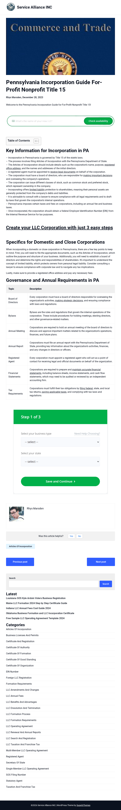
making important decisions (97, 175)
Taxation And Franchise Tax (20, 786)
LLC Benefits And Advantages (21, 702)
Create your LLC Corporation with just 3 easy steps (59, 227)
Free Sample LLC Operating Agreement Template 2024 (35, 618)
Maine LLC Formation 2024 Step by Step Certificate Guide (36, 603)
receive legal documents (62, 171)
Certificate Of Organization (20, 665)
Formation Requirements (19, 683)
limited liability (37, 189)
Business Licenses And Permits (22, 635)
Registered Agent (15, 756)
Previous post (20, 561)
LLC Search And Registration (21, 738)
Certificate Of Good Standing (21, 659)
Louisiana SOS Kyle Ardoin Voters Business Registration (36, 598)
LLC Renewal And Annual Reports (23, 732)
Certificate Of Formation (18, 653)
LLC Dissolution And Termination (23, 708)
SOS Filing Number (16, 774)
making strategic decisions (69, 300)
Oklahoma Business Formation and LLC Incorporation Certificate (40, 613)
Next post (101, 561)
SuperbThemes (83, 805)
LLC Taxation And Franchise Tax (23, 744)
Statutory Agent (14, 780)
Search (12, 578)
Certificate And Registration (20, 641)
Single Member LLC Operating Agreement (27, 768)
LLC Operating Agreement (19, 726)
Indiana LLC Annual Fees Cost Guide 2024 (28, 608)
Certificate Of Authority (18, 647)
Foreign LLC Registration (19, 677)
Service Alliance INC (34, 7)
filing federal (86, 388)
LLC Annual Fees (14, 696)
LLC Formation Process (18, 714)
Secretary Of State (15, 762)
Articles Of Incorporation (20, 546)
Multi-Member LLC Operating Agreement (27, 750)
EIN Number (12, 671)
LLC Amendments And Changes (22, 689)
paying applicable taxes (54, 392)
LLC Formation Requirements (21, 720)
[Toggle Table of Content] (34, 141)
